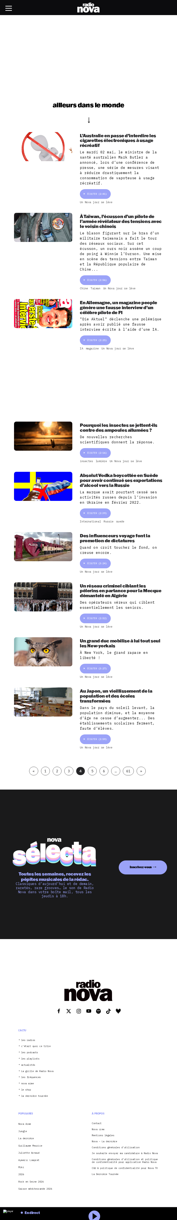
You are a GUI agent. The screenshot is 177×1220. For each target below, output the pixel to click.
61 (128, 771)
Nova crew (98, 1129)
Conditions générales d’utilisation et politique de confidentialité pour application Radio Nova (125, 1161)
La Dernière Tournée (105, 1174)
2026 (21, 1174)
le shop (26, 1089)
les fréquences (31, 1077)
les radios (28, 1040)
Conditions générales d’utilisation (115, 1147)
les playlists (30, 1058)
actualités (28, 1065)
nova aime (27, 1083)
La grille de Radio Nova (37, 1071)
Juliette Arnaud (29, 1152)
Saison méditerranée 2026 (35, 1188)
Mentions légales (103, 1135)
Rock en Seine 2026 (31, 1181)
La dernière (26, 1138)
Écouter (97, 193)
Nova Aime (24, 1123)
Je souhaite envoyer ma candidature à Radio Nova (125, 1153)
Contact (97, 1123)
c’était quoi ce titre (36, 1046)
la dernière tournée (34, 1096)
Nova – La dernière (104, 1141)
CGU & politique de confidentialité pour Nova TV (125, 1168)
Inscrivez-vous (141, 867)
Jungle (22, 1131)
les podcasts (29, 1052)
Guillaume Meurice (30, 1145)
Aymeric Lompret (29, 1160)
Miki (21, 1167)
